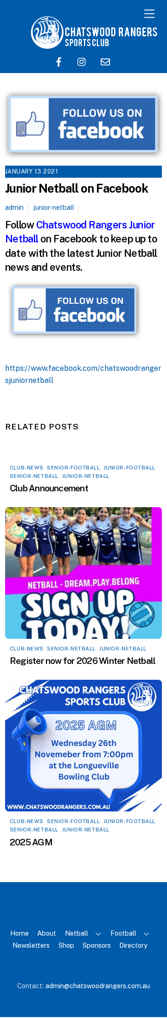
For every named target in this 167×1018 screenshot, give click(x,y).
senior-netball (34, 476)
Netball (76, 933)
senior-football (73, 467)
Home (19, 933)
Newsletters (31, 945)
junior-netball (53, 207)
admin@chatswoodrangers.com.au (97, 986)
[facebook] (59, 60)
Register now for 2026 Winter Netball (82, 661)
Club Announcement (49, 488)
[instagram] (82, 60)
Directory (133, 945)
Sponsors (97, 945)
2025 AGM (31, 842)
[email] (105, 60)
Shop (66, 945)
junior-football (129, 467)
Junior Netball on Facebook (76, 188)
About (46, 933)
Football (123, 933)
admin (14, 207)
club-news (27, 467)
